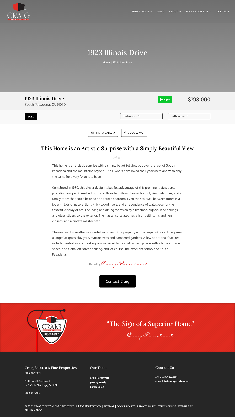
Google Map (134, 132)
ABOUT (173, 11)
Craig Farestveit (99, 377)
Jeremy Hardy (98, 382)
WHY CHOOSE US (197, 11)
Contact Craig (117, 281)
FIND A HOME (140, 11)
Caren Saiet (97, 386)
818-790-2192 (170, 377)
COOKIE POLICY (126, 406)
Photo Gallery (103, 132)
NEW (166, 99)
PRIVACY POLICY (146, 406)
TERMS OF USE (167, 406)
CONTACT (222, 11)
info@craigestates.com (175, 381)
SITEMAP (109, 406)
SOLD (160, 11)
